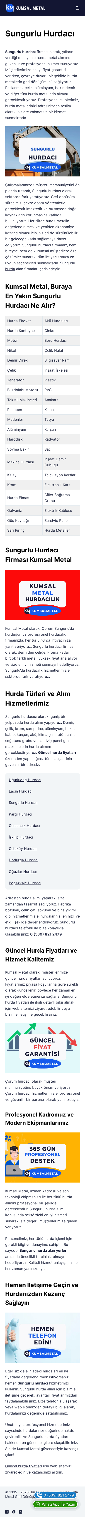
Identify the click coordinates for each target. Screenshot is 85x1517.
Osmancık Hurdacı (24, 825)
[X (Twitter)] (20, 1512)
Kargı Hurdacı (20, 814)
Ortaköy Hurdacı (23, 848)
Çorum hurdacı (18, 1093)
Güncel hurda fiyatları (23, 1466)
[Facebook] (13, 1512)
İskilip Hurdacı (21, 837)
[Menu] (78, 8)
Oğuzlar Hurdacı (23, 871)
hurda (10, 269)
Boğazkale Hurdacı (25, 883)
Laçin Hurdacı (20, 791)
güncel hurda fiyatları (23, 978)
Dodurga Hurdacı (23, 860)
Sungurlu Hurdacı (23, 802)
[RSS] (7, 1512)
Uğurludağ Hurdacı (25, 780)
